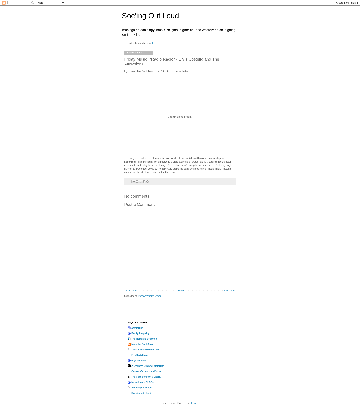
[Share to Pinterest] (147, 181)
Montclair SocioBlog (142, 344)
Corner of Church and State (146, 371)
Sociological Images (142, 387)
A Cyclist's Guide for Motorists (147, 366)
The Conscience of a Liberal (146, 377)
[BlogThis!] (137, 181)
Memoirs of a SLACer (142, 382)
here (154, 43)
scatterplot (137, 328)
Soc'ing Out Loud (150, 16)
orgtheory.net (138, 360)
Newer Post (131, 290)
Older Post (229, 290)
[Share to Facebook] (144, 181)
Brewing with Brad (141, 393)
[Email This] (133, 181)
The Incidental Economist (144, 339)
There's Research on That (145, 349)
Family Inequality (140, 333)
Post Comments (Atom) (149, 296)
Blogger (194, 403)
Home (181, 290)
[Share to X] (140, 181)
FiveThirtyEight (139, 355)
